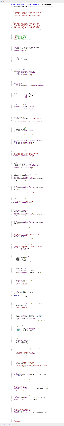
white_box (37, 4)
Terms (10, 424)
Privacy (8, 424)
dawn (12, 4)
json (62, 424)
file (28, 6)
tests (34, 4)
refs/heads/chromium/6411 (21, 4)
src (28, 4)
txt (60, 424)
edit (31, 6)
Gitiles (5, 424)
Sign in (62, 1)
